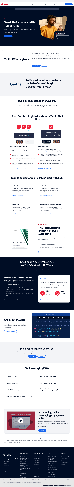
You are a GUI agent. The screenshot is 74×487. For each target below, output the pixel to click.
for (47, 150)
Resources (39, 4)
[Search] (54, 4)
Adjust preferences (58, 485)
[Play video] (21, 421)
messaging (44, 150)
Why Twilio (33, 4)
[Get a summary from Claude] (18, 458)
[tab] (39, 317)
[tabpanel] (51, 328)
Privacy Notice (21, 482)
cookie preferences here (55, 481)
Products (21, 4)
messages (17, 150)
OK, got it (48, 485)
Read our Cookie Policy (67, 485)
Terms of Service (38, 482)
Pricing (44, 4)
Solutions (27, 4)
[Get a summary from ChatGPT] (13, 458)
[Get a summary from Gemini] (15, 458)
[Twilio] (4, 4)
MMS (49, 150)
